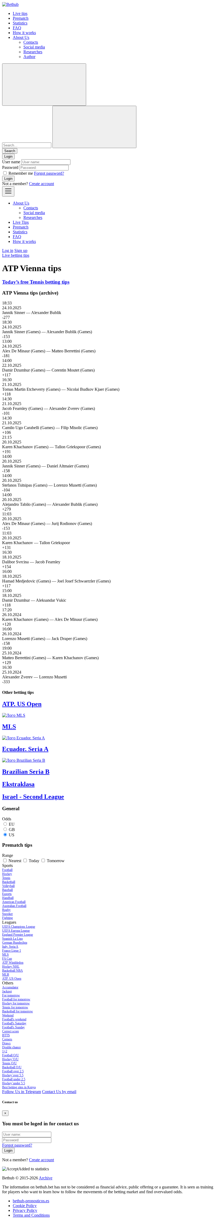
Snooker (7, 914)
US (11, 835)
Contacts (30, 42)
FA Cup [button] (7, 958)
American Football (14, 902)
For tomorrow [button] (11, 995)
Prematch (20, 18)
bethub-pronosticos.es (31, 1201)
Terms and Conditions (31, 1215)
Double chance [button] (11, 1047)
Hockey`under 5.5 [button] (13, 1083)
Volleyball (8, 886)
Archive (45, 1178)
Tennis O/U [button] (9, 1063)
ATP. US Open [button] (11, 978)
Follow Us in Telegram (21, 1091)
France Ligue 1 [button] (11, 950)
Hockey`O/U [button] (10, 1059)
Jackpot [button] (7, 991)
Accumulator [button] (10, 987)
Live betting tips (15, 255)
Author (29, 56)
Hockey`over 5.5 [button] (12, 1075)
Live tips (20, 13)
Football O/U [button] (10, 1055)
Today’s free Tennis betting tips (35, 282)
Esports (7, 894)
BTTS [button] (6, 1035)
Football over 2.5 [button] (13, 1071)
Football (7, 870)
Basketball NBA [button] (12, 970)
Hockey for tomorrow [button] (16, 1003)
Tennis (6, 878)
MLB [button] (5, 974)
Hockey (7, 874)
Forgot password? (49, 173)
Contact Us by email (59, 1091)
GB (12, 829)
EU (12, 824)
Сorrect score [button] (10, 1031)
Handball (8, 898)
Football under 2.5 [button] (13, 1079)
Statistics (20, 23)
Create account (41, 183)
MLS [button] (5, 954)
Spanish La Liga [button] (12, 938)
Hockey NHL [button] (10, 966)
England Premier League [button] (17, 934)
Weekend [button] (8, 1015)
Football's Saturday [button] (14, 1023)
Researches (32, 52)
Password (10, 167)
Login (8, 179)
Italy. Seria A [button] (10, 946)
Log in (7, 250)
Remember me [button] (21, 173)
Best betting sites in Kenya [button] (19, 1087)
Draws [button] (6, 1043)
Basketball (8, 882)
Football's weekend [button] (14, 1019)
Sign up (20, 250)
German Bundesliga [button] (14, 942)
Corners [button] (7, 1039)
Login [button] (8, 156)
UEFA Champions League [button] (18, 926)
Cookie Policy (25, 1205)
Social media (34, 47)
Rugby (6, 910)
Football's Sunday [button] (13, 1027)
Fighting (7, 918)
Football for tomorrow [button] (16, 999)
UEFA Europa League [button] (16, 930)
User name (11, 162)
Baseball (7, 890)
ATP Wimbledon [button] (12, 962)
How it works (24, 32)
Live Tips (21, 222)
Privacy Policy (25, 1210)
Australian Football (14, 906)
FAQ (17, 28)
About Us (21, 37)
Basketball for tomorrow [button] (17, 1011)
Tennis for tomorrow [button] (15, 1007)
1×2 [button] (4, 1051)
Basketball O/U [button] (12, 1067)
